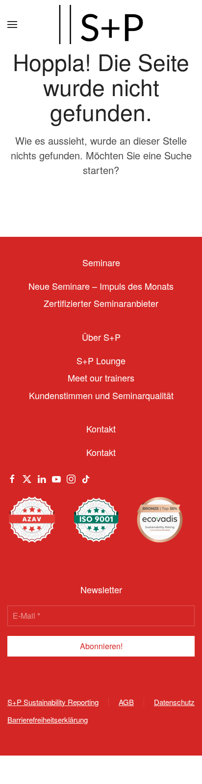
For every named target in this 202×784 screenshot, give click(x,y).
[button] (12, 24)
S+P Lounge (101, 360)
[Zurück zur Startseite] (101, 24)
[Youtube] (56, 477)
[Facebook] (12, 477)
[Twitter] (27, 477)
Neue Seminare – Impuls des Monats (101, 285)
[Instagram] (71, 477)
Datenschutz (174, 702)
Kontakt (101, 452)
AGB (126, 702)
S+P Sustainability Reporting (53, 702)
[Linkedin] (42, 477)
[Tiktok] (86, 477)
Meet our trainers (101, 377)
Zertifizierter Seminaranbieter (101, 303)
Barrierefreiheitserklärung (47, 719)
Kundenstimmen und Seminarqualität (101, 395)
